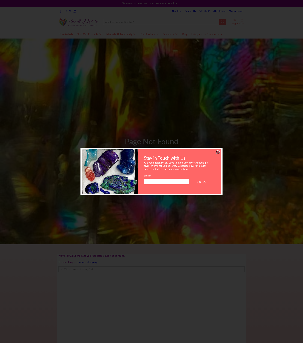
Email (147, 175)
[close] (217, 152)
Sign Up (201, 181)
